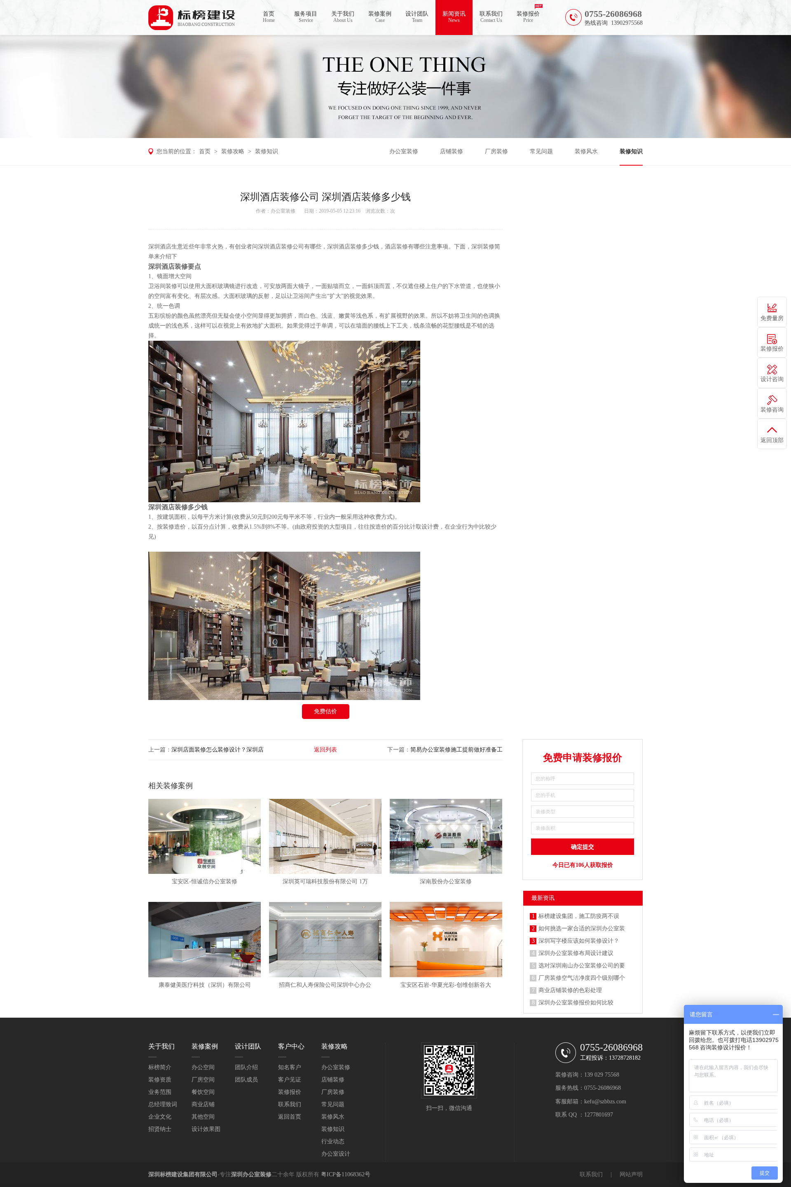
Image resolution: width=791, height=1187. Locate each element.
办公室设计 (335, 1154)
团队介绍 (246, 1067)
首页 (269, 17)
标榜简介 (159, 1067)
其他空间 (203, 1117)
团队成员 (246, 1080)
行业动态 (332, 1141)
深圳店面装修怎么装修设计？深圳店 (217, 750)
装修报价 (528, 17)
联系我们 (491, 17)
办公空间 (203, 1067)
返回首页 (289, 1117)
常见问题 (541, 151)
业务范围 (159, 1092)
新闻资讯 (454, 17)
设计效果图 (206, 1129)
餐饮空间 (203, 1092)
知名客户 (289, 1067)
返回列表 (325, 750)
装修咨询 (772, 410)
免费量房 (772, 318)
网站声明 (631, 1174)
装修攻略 (232, 151)
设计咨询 (772, 379)
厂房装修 (496, 151)
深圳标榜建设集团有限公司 (183, 1174)
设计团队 (416, 17)
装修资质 (159, 1080)
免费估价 (325, 711)
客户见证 (289, 1080)
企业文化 (159, 1117)
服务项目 (305, 17)
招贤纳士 (159, 1129)
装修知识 (266, 151)
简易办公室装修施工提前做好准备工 (456, 750)
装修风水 (586, 151)
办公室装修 (403, 151)
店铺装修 (451, 151)
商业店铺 (203, 1104)
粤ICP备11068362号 (345, 1174)
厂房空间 (203, 1080)
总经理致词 (162, 1104)
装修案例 (379, 17)
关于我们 (342, 17)
